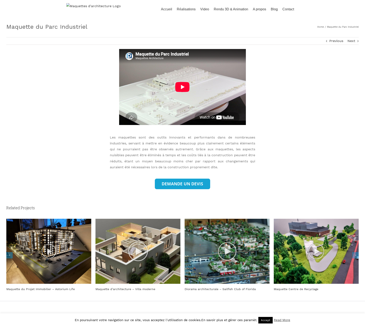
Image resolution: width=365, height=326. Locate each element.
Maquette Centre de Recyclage (207, 289)
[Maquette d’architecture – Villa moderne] (48, 251)
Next (351, 41)
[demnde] (182, 180)
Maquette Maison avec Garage (295, 289)
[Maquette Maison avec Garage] (316, 251)
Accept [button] (265, 320)
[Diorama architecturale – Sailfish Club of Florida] (137, 251)
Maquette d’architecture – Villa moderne (36, 289)
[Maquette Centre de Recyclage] (227, 251)
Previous (336, 41)
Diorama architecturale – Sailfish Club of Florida (131, 289)
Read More (282, 320)
